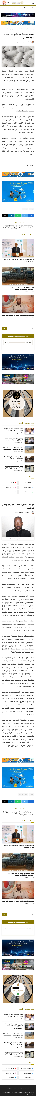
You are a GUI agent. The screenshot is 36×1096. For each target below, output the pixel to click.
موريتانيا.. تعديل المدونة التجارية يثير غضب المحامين (26, 226)
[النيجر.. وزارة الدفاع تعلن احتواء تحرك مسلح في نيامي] (18, 304)
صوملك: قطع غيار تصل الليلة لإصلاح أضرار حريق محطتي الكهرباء (13, 430)
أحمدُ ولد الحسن (26, 42)
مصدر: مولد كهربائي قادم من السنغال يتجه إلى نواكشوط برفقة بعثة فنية (12, 448)
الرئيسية (31, 8)
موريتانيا (21, 795)
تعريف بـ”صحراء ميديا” (11, 1088)
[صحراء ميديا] (18, 3)
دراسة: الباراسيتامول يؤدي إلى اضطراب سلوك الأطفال (10, 812)
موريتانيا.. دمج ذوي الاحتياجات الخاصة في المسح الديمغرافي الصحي (26, 813)
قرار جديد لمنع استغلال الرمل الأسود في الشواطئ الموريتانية (10, 227)
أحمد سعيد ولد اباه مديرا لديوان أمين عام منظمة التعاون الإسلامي (19, 260)
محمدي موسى (27, 512)
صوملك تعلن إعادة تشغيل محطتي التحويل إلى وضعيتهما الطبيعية (13, 439)
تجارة (26, 795)
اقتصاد (19, 8)
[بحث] (8, 3)
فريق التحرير (21, 1088)
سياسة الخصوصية (29, 1094)
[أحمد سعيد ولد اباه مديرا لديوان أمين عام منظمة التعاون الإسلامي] (18, 248)
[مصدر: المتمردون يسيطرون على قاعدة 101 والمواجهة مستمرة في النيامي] (18, 276)
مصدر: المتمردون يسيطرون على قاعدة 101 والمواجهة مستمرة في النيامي (21, 288)
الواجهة (31, 209)
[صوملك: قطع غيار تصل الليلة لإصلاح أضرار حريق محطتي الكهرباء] (29, 431)
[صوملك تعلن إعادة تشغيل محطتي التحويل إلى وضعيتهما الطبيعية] (29, 440)
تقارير (7, 8)
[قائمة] (33, 3)
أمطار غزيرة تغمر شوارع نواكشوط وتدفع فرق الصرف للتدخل (13, 458)
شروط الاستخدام (6, 1092)
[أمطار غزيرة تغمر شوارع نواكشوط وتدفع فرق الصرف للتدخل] (29, 459)
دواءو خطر (25, 209)
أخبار (25, 8)
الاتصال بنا (27, 1088)
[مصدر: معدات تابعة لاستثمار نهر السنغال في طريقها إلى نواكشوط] (29, 468)
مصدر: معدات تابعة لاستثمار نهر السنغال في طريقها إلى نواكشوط (13, 467)
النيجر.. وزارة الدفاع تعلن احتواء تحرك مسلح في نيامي (18, 315)
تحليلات (13, 8)
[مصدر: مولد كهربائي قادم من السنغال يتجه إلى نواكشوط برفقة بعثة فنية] (29, 449)
